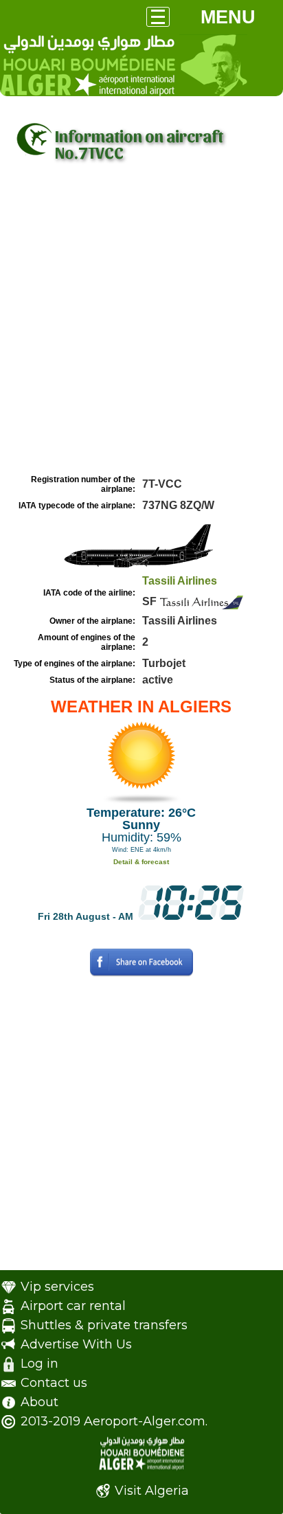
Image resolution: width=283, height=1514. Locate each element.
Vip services (57, 1286)
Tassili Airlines (179, 581)
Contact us (54, 1382)
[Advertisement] (141, 322)
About (39, 1402)
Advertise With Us (76, 1344)
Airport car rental (73, 1305)
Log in (39, 1363)
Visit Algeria (152, 1490)
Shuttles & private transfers (104, 1325)
